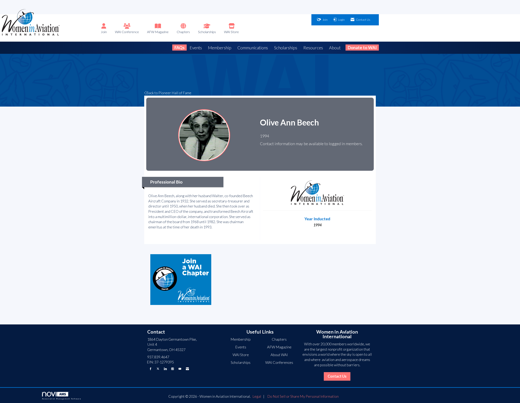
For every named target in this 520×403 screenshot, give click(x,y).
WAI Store (231, 32)
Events (196, 47)
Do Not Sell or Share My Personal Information (303, 396)
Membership (219, 47)
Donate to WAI (362, 47)
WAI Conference (127, 32)
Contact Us (337, 376)
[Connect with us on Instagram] (172, 369)
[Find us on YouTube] (180, 369)
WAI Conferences (279, 362)
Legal (256, 396)
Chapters (183, 32)
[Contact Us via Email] (187, 369)
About (335, 47)
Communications (252, 47)
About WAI (279, 354)
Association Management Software (61, 399)
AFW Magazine (158, 32)
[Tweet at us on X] (158, 369)
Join (104, 32)
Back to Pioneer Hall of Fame (168, 93)
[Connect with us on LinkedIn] (165, 369)
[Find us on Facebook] (150, 369)
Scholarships (207, 32)
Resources (313, 47)
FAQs (179, 47)
